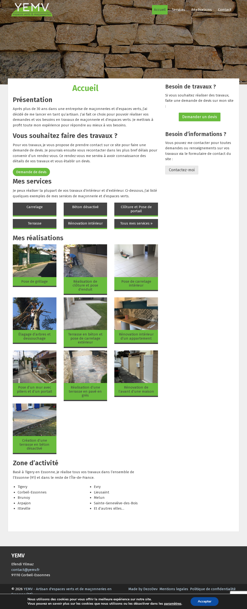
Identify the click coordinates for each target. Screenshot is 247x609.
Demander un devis (199, 117)
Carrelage (35, 207)
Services (178, 9)
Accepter (204, 601)
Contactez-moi (182, 170)
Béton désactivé (85, 207)
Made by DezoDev (143, 589)
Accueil (160, 9)
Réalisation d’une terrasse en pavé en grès (85, 391)
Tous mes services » (136, 223)
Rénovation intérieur (85, 223)
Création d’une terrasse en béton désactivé (34, 444)
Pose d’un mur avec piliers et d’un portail (34, 389)
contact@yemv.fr (25, 570)
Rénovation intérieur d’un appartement (136, 336)
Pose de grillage (34, 281)
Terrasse (34, 223)
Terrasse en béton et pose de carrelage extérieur (85, 338)
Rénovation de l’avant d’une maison (136, 389)
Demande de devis (31, 172)
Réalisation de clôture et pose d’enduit (85, 285)
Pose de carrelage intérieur (136, 283)
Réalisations (201, 9)
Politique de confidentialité (213, 589)
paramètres (172, 604)
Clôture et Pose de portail (136, 209)
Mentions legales (173, 589)
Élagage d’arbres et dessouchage (34, 336)
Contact (224, 9)
